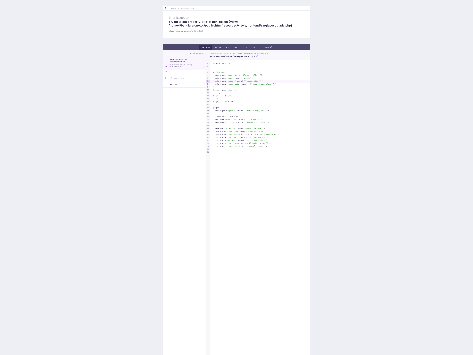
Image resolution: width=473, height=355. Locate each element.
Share (266, 47)
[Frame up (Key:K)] (164, 53)
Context (245, 47)
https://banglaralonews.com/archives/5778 (186, 31)
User (235, 47)
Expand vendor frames (196, 53)
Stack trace (205, 47)
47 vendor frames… (177, 78)
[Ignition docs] (167, 8)
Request (218, 47)
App (227, 47)
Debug (255, 47)
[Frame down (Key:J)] (166, 53)
